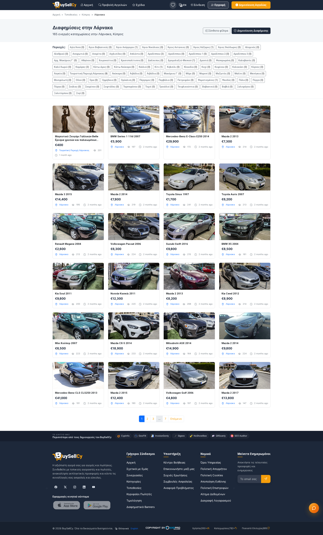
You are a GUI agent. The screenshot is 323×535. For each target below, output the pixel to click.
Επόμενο (176, 418)
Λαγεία (59, 73)
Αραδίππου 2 (220, 53)
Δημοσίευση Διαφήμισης (252, 30)
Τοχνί (150, 86)
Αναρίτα (98, 53)
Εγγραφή (219, 5)
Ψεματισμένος (208, 80)
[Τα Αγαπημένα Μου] (173, 5)
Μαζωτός (223, 73)
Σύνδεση (199, 5)
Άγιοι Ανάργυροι (127, 47)
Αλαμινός (252, 47)
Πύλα (243, 80)
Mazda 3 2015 (63, 194)
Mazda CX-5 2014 (121, 343)
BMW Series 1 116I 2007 (125, 136)
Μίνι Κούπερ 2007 (66, 343)
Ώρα (94, 80)
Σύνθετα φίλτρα (218, 30)
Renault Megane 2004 (68, 243)
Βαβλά (227, 86)
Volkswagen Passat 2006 (126, 243)
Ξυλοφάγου (245, 86)
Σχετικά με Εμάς (137, 469)
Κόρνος (257, 67)
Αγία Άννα (77, 47)
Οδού (80, 80)
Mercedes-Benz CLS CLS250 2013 (76, 392)
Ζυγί (80, 93)
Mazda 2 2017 (230, 392)
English (134, 528)
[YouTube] (93, 487)
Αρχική (131, 462)
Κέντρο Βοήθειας (174, 462)
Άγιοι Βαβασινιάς (100, 47)
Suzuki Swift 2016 (177, 243)
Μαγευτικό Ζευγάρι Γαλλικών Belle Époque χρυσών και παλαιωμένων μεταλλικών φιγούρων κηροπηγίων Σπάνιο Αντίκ (76, 138)
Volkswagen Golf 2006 (179, 392)
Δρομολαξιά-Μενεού (181, 60)
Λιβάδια (136, 73)
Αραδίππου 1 (198, 53)
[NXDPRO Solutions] (162, 528)
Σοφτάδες (111, 86)
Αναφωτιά (80, 53)
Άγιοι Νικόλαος (152, 47)
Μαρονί (205, 73)
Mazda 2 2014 (119, 194)
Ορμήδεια (109, 80)
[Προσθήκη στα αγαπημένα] (97, 111)
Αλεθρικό (61, 53)
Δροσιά (206, 60)
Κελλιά (144, 67)
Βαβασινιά (210, 86)
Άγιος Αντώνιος (178, 47)
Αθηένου (87, 60)
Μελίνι (240, 73)
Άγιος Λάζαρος (203, 47)
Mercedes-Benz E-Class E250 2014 (187, 136)
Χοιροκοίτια (107, 60)
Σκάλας (75, 86)
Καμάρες (82, 67)
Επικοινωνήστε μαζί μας (179, 469)
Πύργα (258, 80)
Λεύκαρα (118, 73)
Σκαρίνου (92, 86)
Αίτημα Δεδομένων (213, 494)
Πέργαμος (146, 80)
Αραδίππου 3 (243, 53)
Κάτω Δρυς (101, 67)
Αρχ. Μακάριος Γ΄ (65, 60)
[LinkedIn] (84, 487)
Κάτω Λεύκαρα (124, 67)
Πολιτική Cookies (212, 475)
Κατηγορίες (134, 481)
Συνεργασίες (135, 475)
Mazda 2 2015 (119, 392)
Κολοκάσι (239, 67)
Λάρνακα (119, 147)
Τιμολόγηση (134, 500)
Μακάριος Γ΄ (172, 73)
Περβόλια (166, 80)
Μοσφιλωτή (62, 80)
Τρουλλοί (166, 86)
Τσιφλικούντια (188, 86)
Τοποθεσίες (134, 488)
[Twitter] (65, 487)
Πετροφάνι (185, 80)
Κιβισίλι (173, 67)
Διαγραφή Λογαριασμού (216, 500)
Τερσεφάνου (132, 86)
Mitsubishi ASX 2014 (178, 343)
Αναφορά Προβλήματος (179, 488)
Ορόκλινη (128, 80)
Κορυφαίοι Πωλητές (139, 494)
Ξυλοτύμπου (63, 93)
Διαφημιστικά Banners (141, 507)
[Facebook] (55, 487)
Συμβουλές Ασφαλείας (178, 481)
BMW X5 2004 (230, 243)
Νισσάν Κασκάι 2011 (123, 293)
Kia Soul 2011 (63, 293)
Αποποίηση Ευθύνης (213, 481)
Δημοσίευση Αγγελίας (252, 5)
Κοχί (206, 67)
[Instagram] (74, 487)
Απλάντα (136, 53)
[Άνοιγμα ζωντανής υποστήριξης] (314, 508)
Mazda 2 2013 (230, 136)
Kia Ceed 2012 (230, 293)
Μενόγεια (257, 73)
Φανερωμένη (225, 60)
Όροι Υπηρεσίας (211, 462)
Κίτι (159, 67)
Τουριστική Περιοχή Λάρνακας (89, 73)
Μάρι (190, 73)
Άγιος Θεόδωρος (229, 47)
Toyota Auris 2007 (233, 194)
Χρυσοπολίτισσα (132, 60)
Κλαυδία (190, 67)
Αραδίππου (156, 53)
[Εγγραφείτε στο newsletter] (266, 479)
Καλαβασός (246, 60)
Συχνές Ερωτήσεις (175, 475)
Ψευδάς (228, 80)
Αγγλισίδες (117, 53)
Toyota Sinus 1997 (177, 194)
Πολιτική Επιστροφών (214, 488)
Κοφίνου (221, 67)
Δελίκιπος (155, 60)
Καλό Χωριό (62, 67)
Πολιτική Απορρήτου (214, 469)
